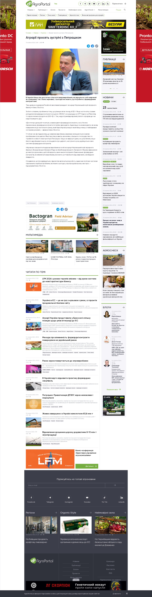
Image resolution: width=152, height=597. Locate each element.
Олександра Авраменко (81, 331)
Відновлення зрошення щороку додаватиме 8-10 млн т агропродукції (69, 433)
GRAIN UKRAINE (46, 369)
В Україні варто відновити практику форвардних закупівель (66, 379)
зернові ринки (82, 352)
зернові (76, 352)
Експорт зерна (46, 354)
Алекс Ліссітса (43, 203)
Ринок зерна (90, 352)
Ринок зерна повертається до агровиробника (65, 361)
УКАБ (44, 292)
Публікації (76, 565)
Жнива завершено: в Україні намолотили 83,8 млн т (67, 413)
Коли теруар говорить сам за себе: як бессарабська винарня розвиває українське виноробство (113, 293)
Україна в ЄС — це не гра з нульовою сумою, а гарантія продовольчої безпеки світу (69, 301)
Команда (110, 561)
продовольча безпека (67, 312)
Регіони (42, 15)
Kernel (53, 369)
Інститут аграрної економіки (58, 388)
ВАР (47, 331)
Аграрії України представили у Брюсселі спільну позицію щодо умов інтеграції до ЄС (66, 319)
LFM (47, 292)
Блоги (53, 10)
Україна (44, 33)
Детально (90, 466)
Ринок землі (51, 15)
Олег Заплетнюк (88, 292)
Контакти (110, 569)
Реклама (110, 565)
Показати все (112, 389)
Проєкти (62, 10)
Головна (29, 33)
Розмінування (62, 15)
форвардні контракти (67, 352)
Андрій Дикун (70, 331)
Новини (36, 33)
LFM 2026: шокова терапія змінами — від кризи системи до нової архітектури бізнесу (69, 280)
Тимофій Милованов (78, 292)
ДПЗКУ (60, 406)
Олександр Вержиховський (65, 292)
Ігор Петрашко (31, 203)
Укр (55, 4)
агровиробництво (68, 369)
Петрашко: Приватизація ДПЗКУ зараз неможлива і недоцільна (67, 396)
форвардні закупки (57, 203)
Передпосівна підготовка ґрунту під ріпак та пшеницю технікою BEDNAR (113, 271)
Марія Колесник (47, 352)
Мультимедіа (103, 10)
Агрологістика (74, 15)
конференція (46, 294)
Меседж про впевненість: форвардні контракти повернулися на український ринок (66, 338)
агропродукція (59, 369)
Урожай (53, 420)
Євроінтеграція (32, 15)
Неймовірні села (75, 10)
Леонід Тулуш (46, 388)
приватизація (54, 406)
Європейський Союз (56, 312)
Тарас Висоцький (55, 443)
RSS (110, 573)
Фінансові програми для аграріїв (92, 15)
